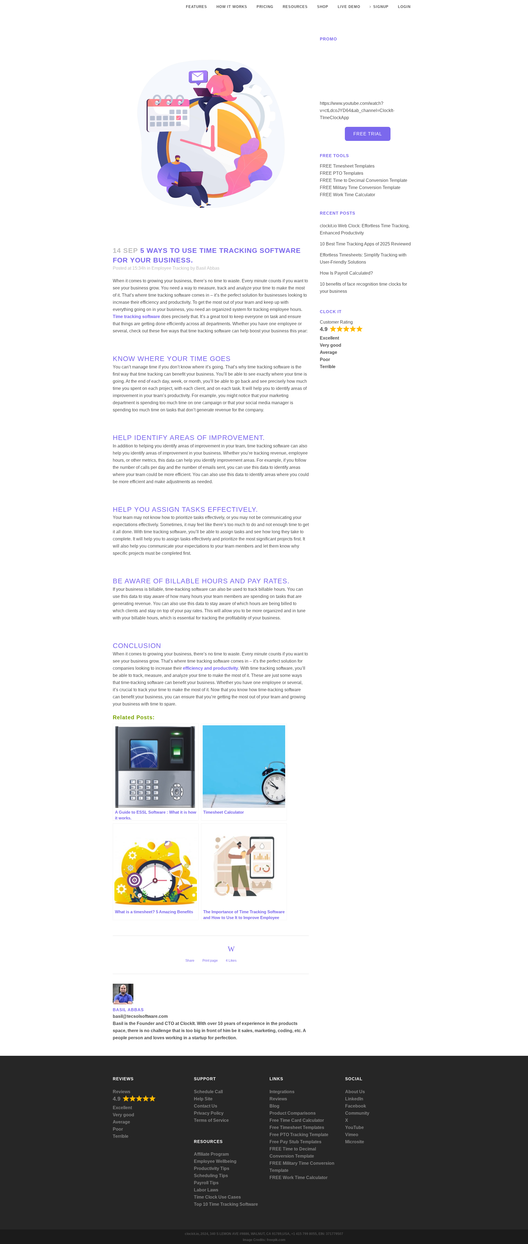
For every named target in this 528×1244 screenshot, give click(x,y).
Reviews (121, 1091)
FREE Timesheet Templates (347, 166)
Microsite (354, 1141)
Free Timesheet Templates (297, 1127)
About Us (355, 1091)
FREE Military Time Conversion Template (360, 187)
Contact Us (205, 1106)
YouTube (354, 1127)
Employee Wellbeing (215, 1161)
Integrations (282, 1091)
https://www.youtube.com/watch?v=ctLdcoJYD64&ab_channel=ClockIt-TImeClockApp (357, 110)
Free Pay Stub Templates (295, 1141)
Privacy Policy (209, 1113)
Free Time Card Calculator (297, 1120)
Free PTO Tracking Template (299, 1134)
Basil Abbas (207, 268)
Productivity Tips (211, 1168)
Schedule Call (208, 1091)
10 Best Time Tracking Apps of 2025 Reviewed (365, 244)
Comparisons (301, 1113)
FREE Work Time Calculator (347, 194)
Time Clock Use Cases (217, 1197)
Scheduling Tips (211, 1175)
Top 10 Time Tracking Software (226, 1204)
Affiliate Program (211, 1154)
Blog (274, 1106)
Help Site (203, 1099)
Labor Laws (206, 1190)
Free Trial (367, 134)
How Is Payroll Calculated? (346, 273)
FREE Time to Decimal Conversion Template (363, 180)
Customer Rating (336, 322)
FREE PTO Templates (341, 173)
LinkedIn (354, 1099)
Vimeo (351, 1134)
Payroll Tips (206, 1182)
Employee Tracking (170, 268)
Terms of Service (211, 1120)
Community (357, 1113)
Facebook (355, 1106)
